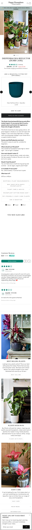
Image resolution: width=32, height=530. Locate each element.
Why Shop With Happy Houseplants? (16, 185)
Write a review (12, 261)
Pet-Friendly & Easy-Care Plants (16, 196)
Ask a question (16, 199)
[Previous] (1, 92)
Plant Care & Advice (16, 189)
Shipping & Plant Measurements (16, 181)
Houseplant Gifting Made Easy (16, 192)
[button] (13, 64)
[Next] (30, 92)
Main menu (15, 506)
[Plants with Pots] (16, 401)
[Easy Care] (16, 465)
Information (15, 511)
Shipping (13, 68)
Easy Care (16, 501)
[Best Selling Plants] (16, 336)
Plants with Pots (16, 438)
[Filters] (25, 261)
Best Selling (16, 374)
